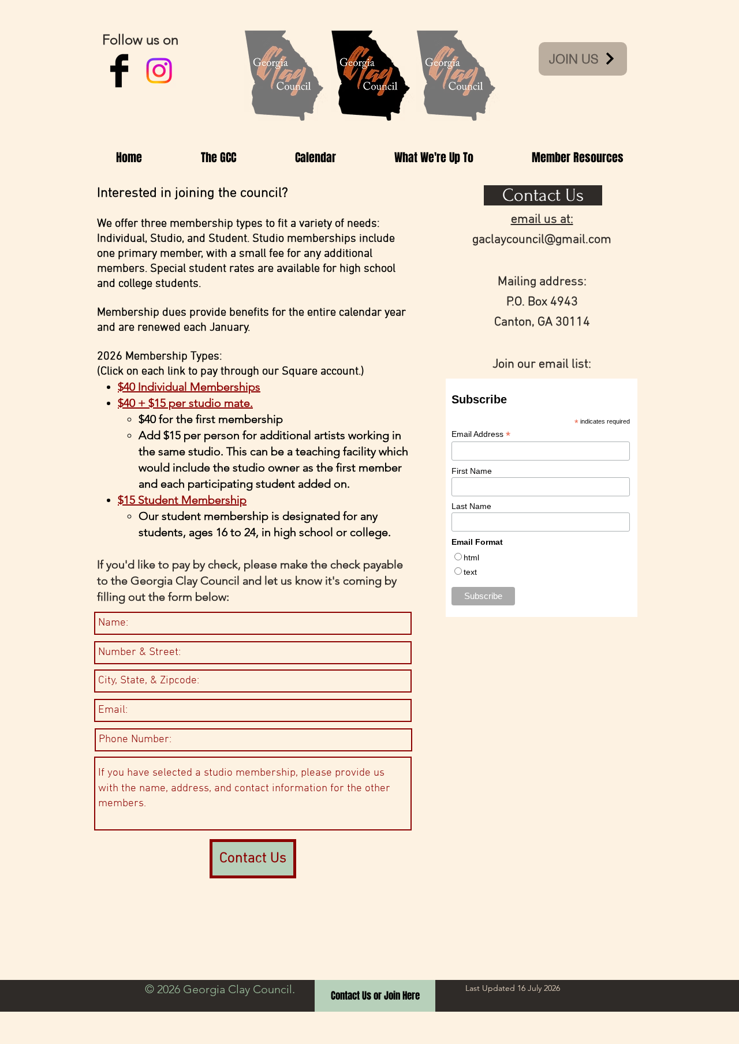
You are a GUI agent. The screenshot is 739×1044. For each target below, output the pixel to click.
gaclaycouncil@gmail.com (541, 240)
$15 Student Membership (182, 500)
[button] (218, 157)
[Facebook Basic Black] (119, 71)
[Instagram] (159, 71)
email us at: (542, 219)
